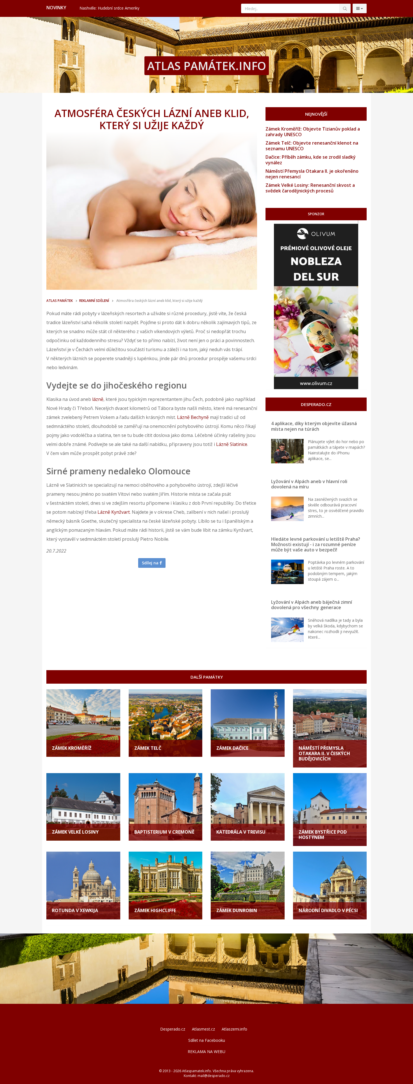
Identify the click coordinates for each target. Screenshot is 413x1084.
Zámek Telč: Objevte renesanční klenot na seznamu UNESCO (312, 146)
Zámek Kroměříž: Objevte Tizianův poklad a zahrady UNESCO (313, 132)
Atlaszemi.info (234, 1029)
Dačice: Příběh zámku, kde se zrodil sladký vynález (311, 160)
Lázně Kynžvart (113, 512)
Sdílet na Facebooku (206, 1040)
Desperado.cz (172, 1029)
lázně (97, 399)
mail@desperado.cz (214, 1075)
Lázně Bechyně (193, 417)
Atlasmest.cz (203, 1029)
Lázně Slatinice (231, 444)
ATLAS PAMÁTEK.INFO (206, 65)
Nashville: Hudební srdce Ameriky (109, 8)
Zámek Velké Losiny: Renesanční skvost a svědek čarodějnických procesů (310, 188)
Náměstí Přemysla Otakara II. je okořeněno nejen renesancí (312, 174)
